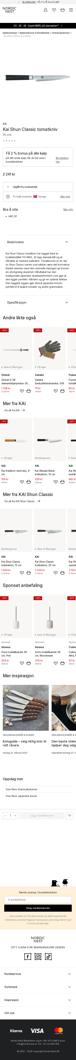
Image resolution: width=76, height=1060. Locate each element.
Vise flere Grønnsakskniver (21, 789)
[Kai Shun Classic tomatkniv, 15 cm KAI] (38, 78)
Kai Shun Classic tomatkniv (17, 36)
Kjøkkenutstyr (10, 33)
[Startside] (9, 10)
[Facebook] (28, 956)
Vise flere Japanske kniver (21, 795)
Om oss (9, 1013)
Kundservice (12, 974)
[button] (9, 141)
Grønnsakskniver (61, 33)
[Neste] (69, 78)
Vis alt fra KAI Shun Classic (19, 501)
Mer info (65, 196)
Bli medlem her (62, 159)
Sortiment (10, 987)
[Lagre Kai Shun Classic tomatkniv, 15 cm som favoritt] (69, 815)
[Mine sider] (45, 10)
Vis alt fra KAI (11, 410)
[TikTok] (48, 956)
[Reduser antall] (5, 815)
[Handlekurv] (62, 10)
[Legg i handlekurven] (29, 391)
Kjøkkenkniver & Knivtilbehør (35, 33)
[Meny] (71, 10)
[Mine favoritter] (54, 10)
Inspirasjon (11, 1000)
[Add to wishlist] (22, 391)
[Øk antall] (15, 815)
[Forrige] (6, 78)
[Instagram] (38, 956)
